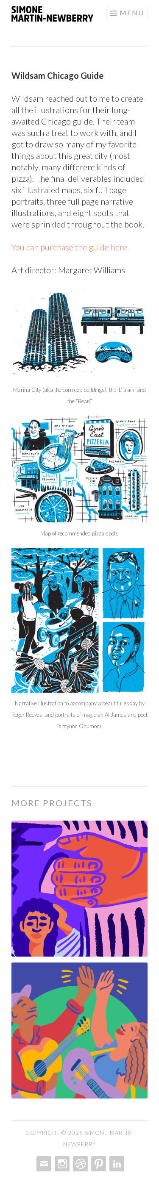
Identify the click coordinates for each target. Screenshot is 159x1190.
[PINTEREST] (97, 1163)
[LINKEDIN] (116, 1163)
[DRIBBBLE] (79, 1163)
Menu (132, 12)
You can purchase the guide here (69, 247)
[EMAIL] (43, 1163)
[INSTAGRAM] (61, 1163)
